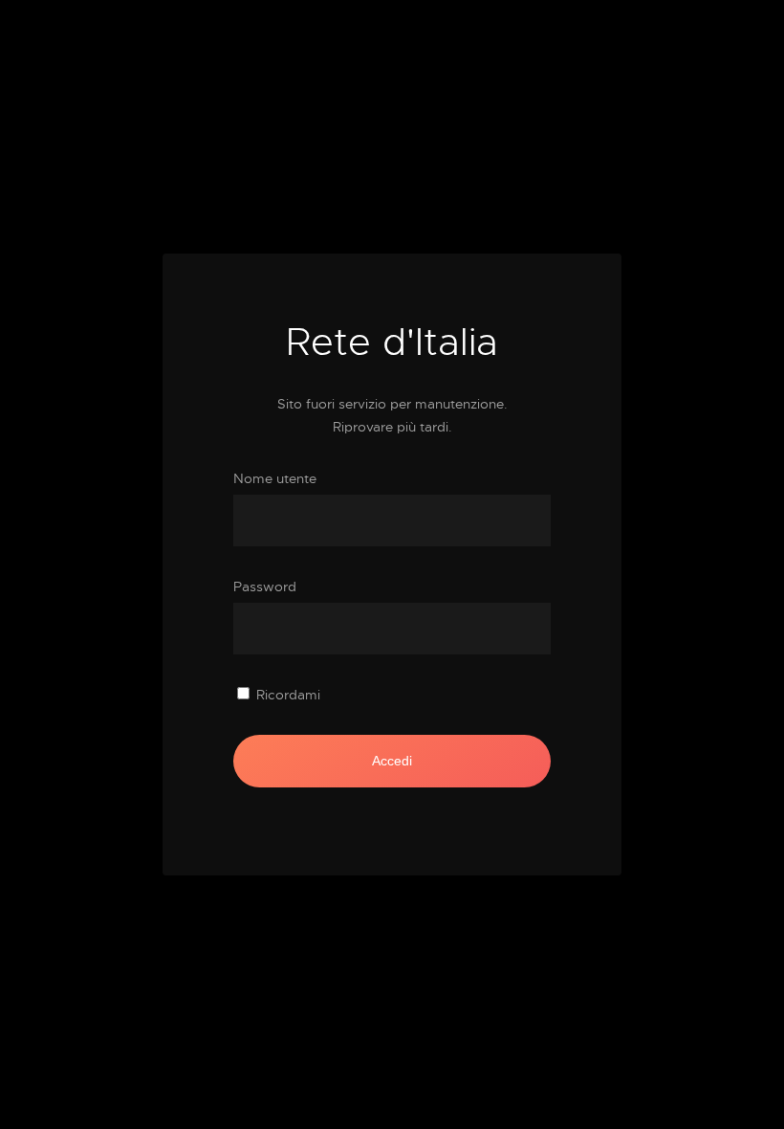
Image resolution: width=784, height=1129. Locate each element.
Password (264, 586)
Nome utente (274, 478)
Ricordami (288, 694)
